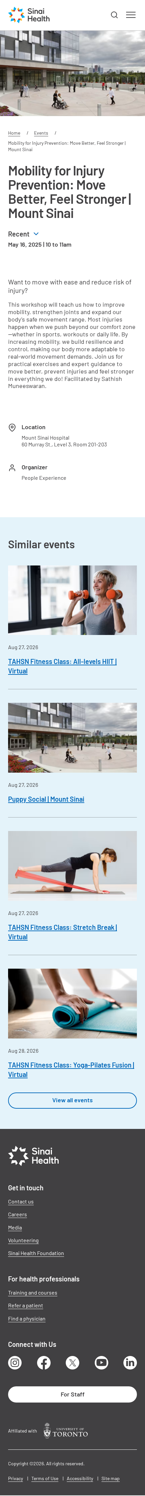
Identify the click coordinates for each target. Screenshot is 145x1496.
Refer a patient (25, 1305)
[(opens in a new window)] (66, 1431)
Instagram (15, 1362)
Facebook (44, 1362)
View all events (72, 1100)
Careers (17, 1214)
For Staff (73, 1394)
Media (15, 1227)
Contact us (21, 1201)
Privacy (15, 1478)
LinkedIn (130, 1362)
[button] (114, 15)
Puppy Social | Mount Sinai (46, 799)
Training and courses (32, 1292)
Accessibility (80, 1478)
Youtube (101, 1362)
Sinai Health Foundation (36, 1253)
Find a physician (27, 1318)
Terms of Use (44, 1478)
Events (41, 133)
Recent (18, 234)
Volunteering (23, 1240)
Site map (111, 1478)
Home (14, 133)
